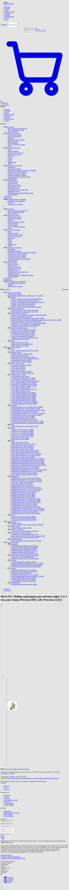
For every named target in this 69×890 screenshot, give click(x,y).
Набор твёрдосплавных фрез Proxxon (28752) (25, 452)
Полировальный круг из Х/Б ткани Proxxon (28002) (27, 407)
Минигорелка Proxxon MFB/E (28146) (23, 557)
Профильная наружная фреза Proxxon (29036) (25, 468)
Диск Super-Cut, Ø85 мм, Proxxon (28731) (24, 389)
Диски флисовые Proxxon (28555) (22, 484)
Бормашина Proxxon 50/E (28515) (22, 573)
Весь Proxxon (8, 198)
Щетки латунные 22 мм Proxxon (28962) (24, 518)
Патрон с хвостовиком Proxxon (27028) (23, 304)
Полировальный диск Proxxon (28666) (23, 418)
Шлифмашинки (13, 178)
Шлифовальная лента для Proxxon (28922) (24, 503)
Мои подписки (8, 816)
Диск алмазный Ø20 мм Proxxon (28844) (24, 399)
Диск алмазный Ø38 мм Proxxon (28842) (24, 397)
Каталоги (7, 15)
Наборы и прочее (13, 151)
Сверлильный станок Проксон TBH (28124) (25, 531)
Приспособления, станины (16, 140)
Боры (9, 149)
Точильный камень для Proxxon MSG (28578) (25, 358)
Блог (5, 787)
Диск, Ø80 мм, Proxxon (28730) (21, 387)
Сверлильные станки (14, 186)
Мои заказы (8, 811)
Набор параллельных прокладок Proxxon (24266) (26, 321)
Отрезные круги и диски (15, 152)
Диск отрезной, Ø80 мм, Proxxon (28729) (24, 386)
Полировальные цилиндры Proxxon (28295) (25, 412)
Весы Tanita (10, 127)
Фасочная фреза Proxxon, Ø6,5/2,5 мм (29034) (25, 466)
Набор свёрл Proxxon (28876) (20, 439)
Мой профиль (8, 814)
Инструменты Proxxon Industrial (16, 199)
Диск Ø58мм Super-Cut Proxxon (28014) (24, 379)
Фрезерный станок (13, 191)
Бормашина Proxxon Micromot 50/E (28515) (25, 545)
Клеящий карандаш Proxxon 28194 (22, 354)
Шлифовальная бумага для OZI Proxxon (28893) (26, 500)
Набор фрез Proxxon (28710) (20, 442)
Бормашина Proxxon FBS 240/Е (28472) (23, 552)
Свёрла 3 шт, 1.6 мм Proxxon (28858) (23, 434)
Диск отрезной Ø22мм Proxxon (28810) (23, 392)
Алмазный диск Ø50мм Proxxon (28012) (24, 378)
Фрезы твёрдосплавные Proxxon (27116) (24, 444)
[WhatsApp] (10, 837)
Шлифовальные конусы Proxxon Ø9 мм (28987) (26, 513)
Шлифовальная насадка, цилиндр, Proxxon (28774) (27, 489)
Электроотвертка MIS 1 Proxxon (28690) (24, 578)
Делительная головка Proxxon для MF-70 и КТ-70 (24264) (25, 295)
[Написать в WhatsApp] (44, 30)
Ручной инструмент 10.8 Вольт (17, 172)
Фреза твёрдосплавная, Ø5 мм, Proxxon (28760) (26, 455)
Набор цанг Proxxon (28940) (20, 345)
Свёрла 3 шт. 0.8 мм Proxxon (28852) (23, 429)
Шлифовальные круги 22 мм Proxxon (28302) (25, 478)
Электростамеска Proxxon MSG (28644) (24, 562)
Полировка (11, 156)
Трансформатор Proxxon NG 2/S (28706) (24, 579)
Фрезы (10, 161)
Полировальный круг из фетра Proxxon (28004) (26, 408)
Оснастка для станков (13, 133)
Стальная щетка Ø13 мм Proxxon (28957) (24, 516)
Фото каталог (6, 289)
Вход (7, 2)
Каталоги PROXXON (11, 800)
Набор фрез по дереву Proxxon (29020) (23, 457)
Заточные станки (13, 181)
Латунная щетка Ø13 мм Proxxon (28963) (24, 520)
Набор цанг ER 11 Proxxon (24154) (22, 344)
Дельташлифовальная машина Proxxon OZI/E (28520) (28, 563)
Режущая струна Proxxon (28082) (22, 371)
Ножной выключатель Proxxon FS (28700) (24, 326)
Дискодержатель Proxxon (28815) (22, 360)
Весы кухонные (13, 132)
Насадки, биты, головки (15, 204)
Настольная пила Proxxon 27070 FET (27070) (25, 537)
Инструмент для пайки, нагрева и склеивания (22, 170)
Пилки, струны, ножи (14, 154)
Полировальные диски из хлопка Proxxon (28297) (27, 415)
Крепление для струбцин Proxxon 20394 (24, 329)
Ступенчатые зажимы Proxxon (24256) (23, 334)
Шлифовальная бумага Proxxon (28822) (23, 494)
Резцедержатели (13, 143)
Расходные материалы (13, 148)
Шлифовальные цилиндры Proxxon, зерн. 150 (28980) (28, 510)
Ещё (5, 20)
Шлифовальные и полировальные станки (20, 193)
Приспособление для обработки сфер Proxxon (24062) (28, 318)
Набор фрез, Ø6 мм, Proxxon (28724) (23, 445)
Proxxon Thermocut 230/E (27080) (22, 528)
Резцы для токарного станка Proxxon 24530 (25, 426)
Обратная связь (9, 16)
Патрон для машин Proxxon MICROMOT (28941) (27, 307)
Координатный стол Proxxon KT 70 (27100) (25, 312)
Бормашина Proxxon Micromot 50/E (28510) (25, 550)
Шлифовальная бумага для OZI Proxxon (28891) (26, 499)
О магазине (7, 13)
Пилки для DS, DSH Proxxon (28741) (23, 373)
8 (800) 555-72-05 (28, 28)
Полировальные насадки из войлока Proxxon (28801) (28, 421)
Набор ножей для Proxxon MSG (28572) (24, 357)
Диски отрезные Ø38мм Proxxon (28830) (24, 395)
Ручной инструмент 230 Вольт (17, 175)
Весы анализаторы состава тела (17, 128)
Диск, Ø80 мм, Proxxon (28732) (21, 391)
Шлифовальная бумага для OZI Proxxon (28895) (26, 502)
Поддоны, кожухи (13, 141)
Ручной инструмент (14, 165)
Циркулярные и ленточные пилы (18, 190)
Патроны (10, 138)
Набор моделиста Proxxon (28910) (22, 362)
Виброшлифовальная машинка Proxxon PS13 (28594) (28, 576)
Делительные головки (14, 135)
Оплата (6, 10)
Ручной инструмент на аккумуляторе (19, 177)
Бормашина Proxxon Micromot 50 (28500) (24, 549)
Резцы (10, 157)
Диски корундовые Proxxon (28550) (22, 483)
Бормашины (11, 167)
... (4, 206)
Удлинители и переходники (16, 201)
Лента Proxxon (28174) (18, 366)
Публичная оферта (6, 855)
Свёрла (10, 159)
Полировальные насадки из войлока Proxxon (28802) (28, 423)
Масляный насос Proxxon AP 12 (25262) (24, 570)
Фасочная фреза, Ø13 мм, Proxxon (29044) (24, 473)
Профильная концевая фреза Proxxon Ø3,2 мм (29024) (28, 458)
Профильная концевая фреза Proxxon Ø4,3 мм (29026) (28, 460)
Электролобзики (13, 194)
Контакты (7, 7)
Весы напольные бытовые (16, 130)
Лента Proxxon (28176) (18, 368)
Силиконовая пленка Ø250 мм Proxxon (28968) (26, 507)
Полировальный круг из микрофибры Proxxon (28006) (28, 410)
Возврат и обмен (9, 11)
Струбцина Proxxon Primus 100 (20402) (23, 331)
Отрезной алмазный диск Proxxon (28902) (24, 404)
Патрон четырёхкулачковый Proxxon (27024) (25, 300)
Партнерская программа (11, 812)
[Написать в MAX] (36, 30)
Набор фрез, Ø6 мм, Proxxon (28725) (23, 447)
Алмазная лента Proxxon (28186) (21, 365)
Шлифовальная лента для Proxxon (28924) (24, 505)
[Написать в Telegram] (40, 30)
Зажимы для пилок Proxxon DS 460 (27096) (25, 337)
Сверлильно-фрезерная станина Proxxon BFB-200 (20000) (29, 315)
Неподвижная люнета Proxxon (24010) (23, 333)
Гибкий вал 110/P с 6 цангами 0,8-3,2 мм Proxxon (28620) (29, 323)
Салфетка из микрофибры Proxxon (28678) (24, 420)
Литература (7, 196)
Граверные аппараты (14, 169)
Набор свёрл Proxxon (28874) (20, 437)
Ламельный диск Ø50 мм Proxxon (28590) (24, 384)
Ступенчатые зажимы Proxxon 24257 (23, 336)
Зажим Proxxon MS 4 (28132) (20, 339)
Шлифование (12, 162)
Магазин (7, 786)
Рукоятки (11, 202)
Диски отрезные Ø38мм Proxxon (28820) (24, 394)
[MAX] (2, 837)
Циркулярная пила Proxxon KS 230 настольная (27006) (28, 536)
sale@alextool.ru (7, 834)
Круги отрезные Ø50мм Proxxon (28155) (24, 383)
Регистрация (10, 4)
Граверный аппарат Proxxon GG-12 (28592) (25, 574)
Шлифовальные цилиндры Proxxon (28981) (25, 512)
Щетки (10, 164)
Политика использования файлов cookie (13, 858)
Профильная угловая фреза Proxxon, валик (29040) (27, 471)
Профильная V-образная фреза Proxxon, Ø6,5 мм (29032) (29, 465)
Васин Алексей (10, 776)
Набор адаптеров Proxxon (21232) (22, 316)
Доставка (7, 8)
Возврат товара (9, 805)
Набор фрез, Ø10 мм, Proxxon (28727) (23, 449)
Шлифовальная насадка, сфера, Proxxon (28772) (26, 487)
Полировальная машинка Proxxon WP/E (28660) (26, 566)
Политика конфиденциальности (10, 856)
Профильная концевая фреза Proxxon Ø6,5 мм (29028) (28, 462)
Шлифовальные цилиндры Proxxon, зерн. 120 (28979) (28, 508)
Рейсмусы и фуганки (14, 185)
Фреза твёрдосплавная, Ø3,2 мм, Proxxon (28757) (26, 453)
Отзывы (6, 18)
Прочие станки (12, 183)
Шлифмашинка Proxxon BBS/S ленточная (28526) (27, 565)
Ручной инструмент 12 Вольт (17, 173)
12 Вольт (13, 568)
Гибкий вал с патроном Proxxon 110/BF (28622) (26, 324)
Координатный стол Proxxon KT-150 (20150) (25, 310)
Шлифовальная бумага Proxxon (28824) (23, 495)
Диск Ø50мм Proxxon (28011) (20, 376)
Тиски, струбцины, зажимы (16, 144)
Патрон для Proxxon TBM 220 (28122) (23, 305)
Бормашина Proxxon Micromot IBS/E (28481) (25, 553)
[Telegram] (6, 837)
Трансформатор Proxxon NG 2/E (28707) (24, 581)
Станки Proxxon (11, 180)
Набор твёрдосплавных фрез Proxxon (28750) (25, 450)
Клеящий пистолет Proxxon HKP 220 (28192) (25, 558)
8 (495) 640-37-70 (28, 30)
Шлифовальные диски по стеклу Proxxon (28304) (27, 479)
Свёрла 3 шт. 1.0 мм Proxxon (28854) (23, 431)
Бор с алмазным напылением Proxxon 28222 (25, 350)
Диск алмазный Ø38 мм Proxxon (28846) (24, 400)
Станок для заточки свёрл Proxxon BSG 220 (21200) (27, 524)
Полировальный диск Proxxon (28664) (23, 416)
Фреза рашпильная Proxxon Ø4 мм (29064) (24, 474)
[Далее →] (34, 671)
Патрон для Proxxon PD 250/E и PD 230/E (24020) (27, 299)
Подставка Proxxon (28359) (20, 355)
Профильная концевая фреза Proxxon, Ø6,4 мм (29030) (28, 463)
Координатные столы (14, 136)
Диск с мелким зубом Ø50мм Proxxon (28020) (25, 381)
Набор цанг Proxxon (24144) (20, 342)
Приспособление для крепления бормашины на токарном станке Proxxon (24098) (36, 320)
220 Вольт (14, 560)
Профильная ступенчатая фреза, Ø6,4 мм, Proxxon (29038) (29, 470)
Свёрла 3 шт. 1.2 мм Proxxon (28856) (23, 433)
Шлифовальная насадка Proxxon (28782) (24, 492)
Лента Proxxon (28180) (18, 370)
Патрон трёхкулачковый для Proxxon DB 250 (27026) (28, 302)
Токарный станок (13, 188)
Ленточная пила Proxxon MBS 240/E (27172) (25, 534)
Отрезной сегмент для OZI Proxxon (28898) (25, 402)
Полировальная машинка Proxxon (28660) (24, 584)
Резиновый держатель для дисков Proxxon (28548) (27, 481)
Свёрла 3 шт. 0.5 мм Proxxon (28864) (23, 436)
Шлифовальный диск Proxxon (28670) (23, 486)
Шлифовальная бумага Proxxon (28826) (23, 497)
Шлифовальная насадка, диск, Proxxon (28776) (26, 491)
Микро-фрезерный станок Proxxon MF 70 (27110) (27, 541)
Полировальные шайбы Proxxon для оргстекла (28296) (28, 413)
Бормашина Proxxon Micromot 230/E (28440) (25, 547)
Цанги (10, 146)
